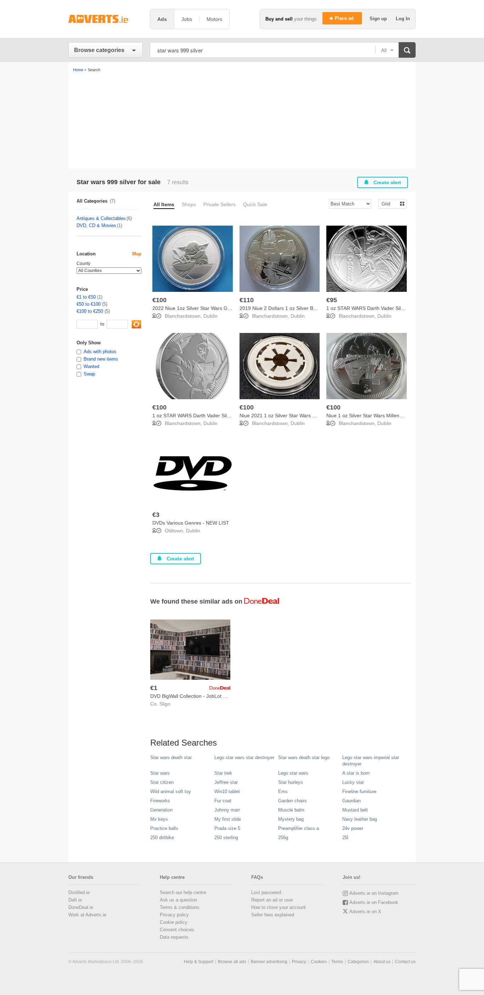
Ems (283, 791)
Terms (337, 961)
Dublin (210, 316)
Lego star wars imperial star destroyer (370, 761)
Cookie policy (173, 922)
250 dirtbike (162, 837)
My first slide (227, 819)
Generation (161, 810)
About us (381, 961)
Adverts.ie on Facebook (373, 902)
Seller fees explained (272, 914)
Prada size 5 (227, 828)
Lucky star (353, 782)
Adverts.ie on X (365, 911)
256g (283, 837)
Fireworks (160, 800)
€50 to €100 (89, 304)
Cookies (319, 961)
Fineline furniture (359, 791)
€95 (331, 300)
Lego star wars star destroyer (244, 757)
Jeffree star (226, 782)
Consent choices (177, 929)
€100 (159, 300)
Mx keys (159, 819)
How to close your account (278, 907)
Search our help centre (183, 892)
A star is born (356, 773)
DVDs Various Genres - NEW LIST (190, 523)
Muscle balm (291, 810)
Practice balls (164, 828)
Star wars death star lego (304, 757)
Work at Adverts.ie (87, 914)
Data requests (174, 937)
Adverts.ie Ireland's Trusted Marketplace (105, 19)
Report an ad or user (272, 900)
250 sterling (226, 837)
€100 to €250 (90, 311)
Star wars (160, 773)
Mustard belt (355, 810)
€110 (247, 300)
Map (136, 253)
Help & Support (198, 961)
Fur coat (222, 800)
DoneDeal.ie (80, 907)
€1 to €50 (86, 297)
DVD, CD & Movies (96, 225)
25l (345, 837)
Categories (358, 961)
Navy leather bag (359, 819)
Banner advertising (269, 961)
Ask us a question (178, 900)
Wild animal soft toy (170, 791)
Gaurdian (351, 800)
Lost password (266, 892)
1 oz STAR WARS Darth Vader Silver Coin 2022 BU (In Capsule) (397, 308)
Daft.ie (75, 900)
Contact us (405, 961)
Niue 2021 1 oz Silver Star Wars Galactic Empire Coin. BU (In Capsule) (319, 415)
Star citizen (162, 782)
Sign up (379, 18)
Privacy (299, 961)
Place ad (345, 18)
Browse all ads (232, 961)
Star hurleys (290, 782)
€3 (155, 514)
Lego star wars (293, 773)
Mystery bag (291, 819)
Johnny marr (227, 810)
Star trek (223, 773)
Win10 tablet (227, 791)
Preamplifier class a (298, 828)
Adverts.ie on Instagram (374, 893)
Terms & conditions (179, 907)
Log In (403, 18)
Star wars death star (171, 757)
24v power (352, 828)
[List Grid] (389, 203)
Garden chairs (292, 800)
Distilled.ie (79, 892)
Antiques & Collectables (101, 218)
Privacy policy (174, 914)
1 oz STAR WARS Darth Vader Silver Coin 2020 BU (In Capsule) (224, 415)
